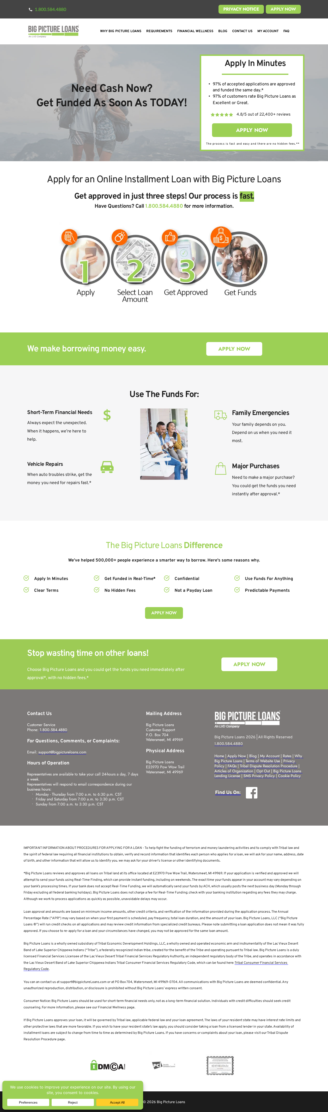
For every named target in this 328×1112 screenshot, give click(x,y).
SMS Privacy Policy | (260, 776)
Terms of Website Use (263, 761)
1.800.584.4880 (53, 730)
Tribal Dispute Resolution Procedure (268, 766)
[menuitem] (121, 31)
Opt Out (263, 771)
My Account (269, 756)
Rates (287, 756)
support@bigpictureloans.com (62, 752)
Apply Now (236, 756)
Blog (253, 756)
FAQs (232, 766)
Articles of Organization (233, 771)
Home (219, 756)
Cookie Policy (289, 776)
